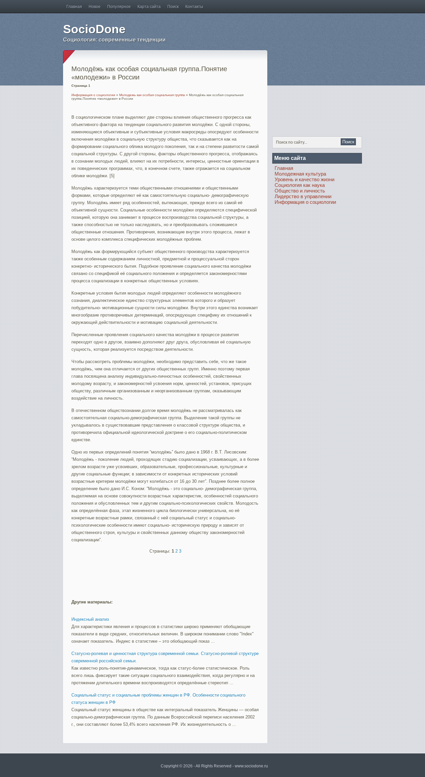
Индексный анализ (90, 619)
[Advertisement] (149, 573)
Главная (74, 6)
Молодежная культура (300, 174)
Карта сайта (149, 6)
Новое (95, 6)
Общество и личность (300, 191)
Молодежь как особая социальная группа (152, 95)
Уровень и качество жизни (304, 179)
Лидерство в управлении (303, 196)
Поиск (173, 6)
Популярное (119, 6)
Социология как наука (300, 185)
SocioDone (94, 29)
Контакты (194, 6)
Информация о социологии (93, 95)
